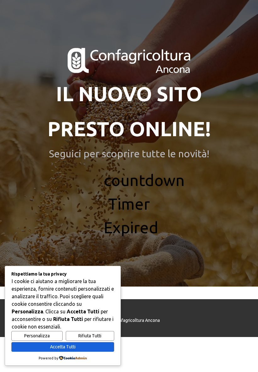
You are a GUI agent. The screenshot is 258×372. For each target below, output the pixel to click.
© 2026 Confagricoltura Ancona (129, 320)
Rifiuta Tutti (89, 335)
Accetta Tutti (63, 346)
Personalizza (37, 335)
